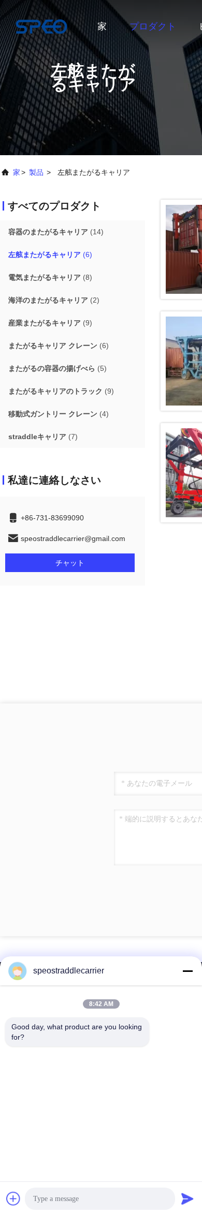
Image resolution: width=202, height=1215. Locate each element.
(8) (50, 277)
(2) (53, 300)
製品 (36, 172)
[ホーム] (41, 26)
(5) (57, 368)
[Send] (187, 1198)
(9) (50, 323)
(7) (43, 436)
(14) (56, 232)
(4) (58, 414)
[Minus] (187, 971)
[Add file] (13, 1198)
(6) (50, 254)
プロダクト (152, 26)
